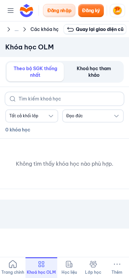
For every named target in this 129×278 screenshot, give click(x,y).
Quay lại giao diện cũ (99, 29)
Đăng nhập (59, 11)
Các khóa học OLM (52, 29)
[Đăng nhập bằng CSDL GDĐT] (117, 10)
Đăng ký (91, 11)
